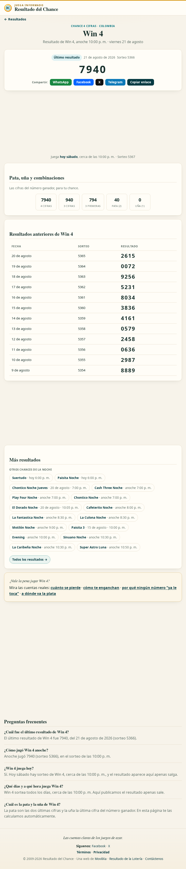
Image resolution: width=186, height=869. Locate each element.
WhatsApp (61, 82)
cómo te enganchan (101, 587)
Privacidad (101, 852)
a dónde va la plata (39, 593)
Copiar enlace (140, 82)
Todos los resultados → (29, 559)
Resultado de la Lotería (125, 859)
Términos (84, 852)
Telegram (115, 82)
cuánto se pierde (66, 587)
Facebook (83, 82)
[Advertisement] (93, 122)
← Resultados (15, 19)
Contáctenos (154, 859)
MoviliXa (101, 859)
